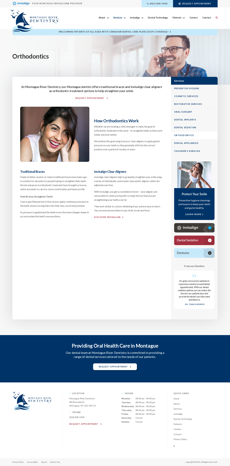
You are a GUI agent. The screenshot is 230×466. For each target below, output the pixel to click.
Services (117, 17)
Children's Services (187, 151)
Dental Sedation (185, 127)
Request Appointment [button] (197, 3)
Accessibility (32, 462)
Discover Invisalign (107, 217)
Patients (177, 17)
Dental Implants (185, 119)
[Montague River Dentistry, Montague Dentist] (32, 413)
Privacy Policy (180, 439)
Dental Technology (158, 17)
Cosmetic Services (186, 96)
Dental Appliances (186, 143)
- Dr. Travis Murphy (194, 304)
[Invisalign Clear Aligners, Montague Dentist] (194, 227)
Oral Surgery (183, 112)
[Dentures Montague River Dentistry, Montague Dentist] (194, 253)
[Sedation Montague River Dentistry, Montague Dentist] (194, 240)
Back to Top (55, 462)
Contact (206, 17)
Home (176, 398)
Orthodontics (184, 135)
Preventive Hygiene (186, 88)
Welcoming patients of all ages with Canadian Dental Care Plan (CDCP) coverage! (113, 31)
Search (215, 17)
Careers (193, 17)
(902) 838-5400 (158, 3)
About (102, 17)
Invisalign (135, 17)
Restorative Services (188, 104)
